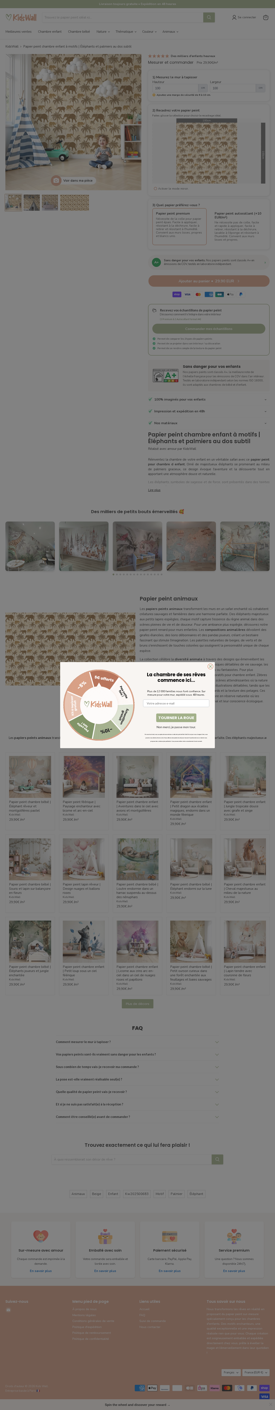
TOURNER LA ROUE (176, 717)
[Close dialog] (210, 666)
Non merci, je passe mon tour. (176, 727)
